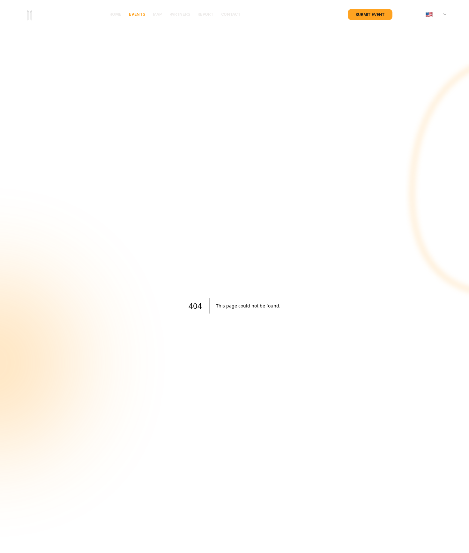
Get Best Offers (285, 308)
